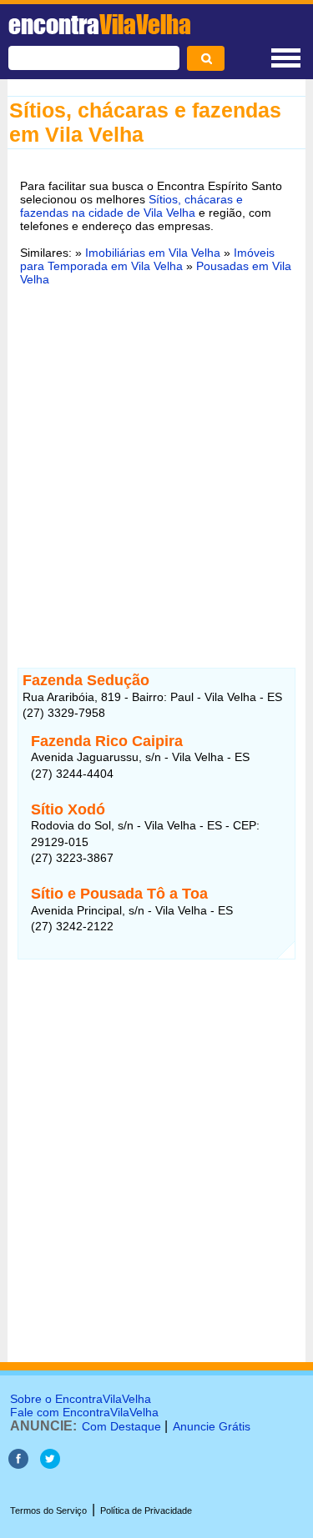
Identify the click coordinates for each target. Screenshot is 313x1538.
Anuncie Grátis (211, 1426)
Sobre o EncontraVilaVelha (80, 1398)
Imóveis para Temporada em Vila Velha (147, 259)
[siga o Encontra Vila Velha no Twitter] (50, 1464)
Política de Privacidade (146, 1510)
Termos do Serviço (48, 1510)
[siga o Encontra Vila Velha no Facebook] (18, 1464)
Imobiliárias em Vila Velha (152, 252)
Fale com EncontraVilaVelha (84, 1412)
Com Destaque (121, 1426)
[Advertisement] (156, 466)
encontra (99, 24)
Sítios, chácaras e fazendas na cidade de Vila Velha (131, 206)
